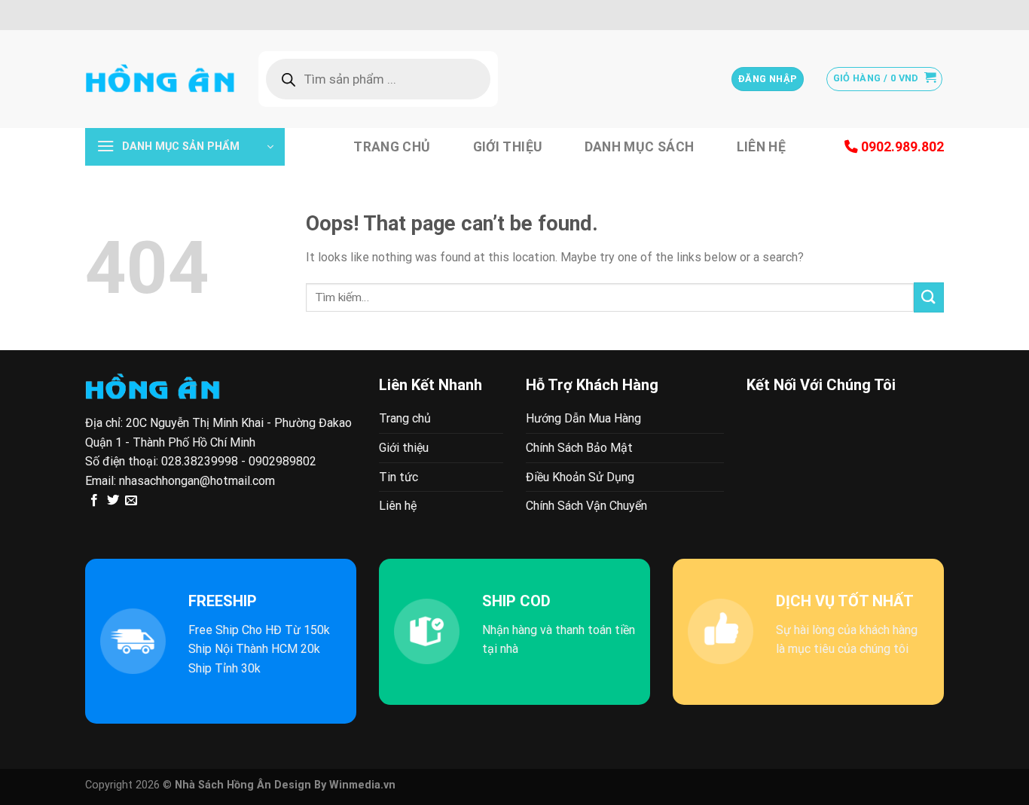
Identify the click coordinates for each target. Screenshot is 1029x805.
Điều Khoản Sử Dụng (580, 477)
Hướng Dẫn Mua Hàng (583, 418)
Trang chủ (391, 146)
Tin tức (398, 477)
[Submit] (929, 297)
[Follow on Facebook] (94, 501)
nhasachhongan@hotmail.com (197, 481)
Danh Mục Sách (640, 146)
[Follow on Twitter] (113, 501)
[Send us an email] (131, 501)
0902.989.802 (901, 146)
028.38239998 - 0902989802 (238, 461)
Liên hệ (761, 146)
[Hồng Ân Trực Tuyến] (160, 79)
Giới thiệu (507, 146)
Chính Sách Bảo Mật (579, 448)
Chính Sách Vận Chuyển (586, 506)
